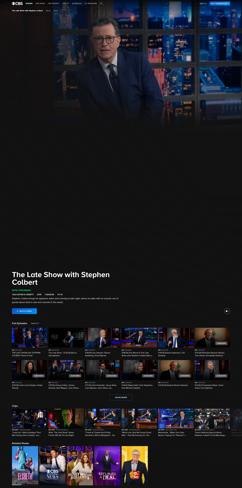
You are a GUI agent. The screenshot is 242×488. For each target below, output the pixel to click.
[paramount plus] (17, 3)
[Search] (101, 3)
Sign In (203, 3)
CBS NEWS (40, 3)
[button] (29, 423)
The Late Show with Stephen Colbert (27, 11)
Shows (29, 3)
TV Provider (91, 3)
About (48, 11)
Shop (56, 11)
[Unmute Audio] (227, 311)
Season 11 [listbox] (35, 323)
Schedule (77, 3)
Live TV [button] (65, 3)
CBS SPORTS (53, 3)
